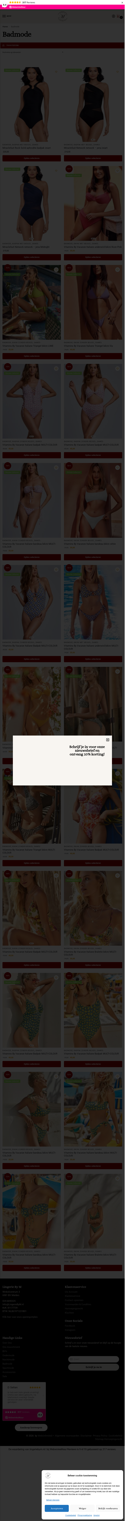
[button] (108, 740)
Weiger (82, 1508)
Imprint (97, 1515)
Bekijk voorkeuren (108, 1508)
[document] (62, 760)
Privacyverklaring (85, 1515)
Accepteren (57, 1508)
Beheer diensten (52, 1500)
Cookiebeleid (70, 1515)
